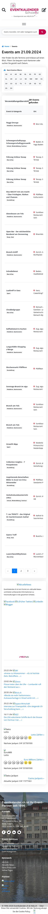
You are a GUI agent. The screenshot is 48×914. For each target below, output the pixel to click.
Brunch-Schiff (12, 252)
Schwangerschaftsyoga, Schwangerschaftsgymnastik (18, 141)
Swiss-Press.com (9, 867)
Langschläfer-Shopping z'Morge (16, 348)
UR (30, 84)
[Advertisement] (24, 632)
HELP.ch (5, 862)
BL (25, 74)
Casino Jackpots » (36, 778)
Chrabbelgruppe (13, 309)
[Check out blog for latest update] (8, 604)
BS (30, 74)
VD (35, 84)
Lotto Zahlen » (37, 734)
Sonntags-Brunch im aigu (17, 386)
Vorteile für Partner (10, 846)
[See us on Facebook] (9, 601)
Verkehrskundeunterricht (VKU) (17, 496)
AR (16, 74)
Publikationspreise (9, 849)
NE (26, 79)
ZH (11, 88)
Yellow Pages (7, 870)
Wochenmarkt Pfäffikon (16, 367)
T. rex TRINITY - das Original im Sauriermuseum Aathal (18, 515)
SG (41, 79)
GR (11, 79)
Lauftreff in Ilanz (13, 290)
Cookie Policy (24, 911)
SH (6, 84)
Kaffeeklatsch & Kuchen (16, 329)
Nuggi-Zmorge (12, 122)
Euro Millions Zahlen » (34, 759)
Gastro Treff (11, 535)
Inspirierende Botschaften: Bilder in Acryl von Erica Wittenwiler (17, 480)
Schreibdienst (12, 271)
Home (6, 46)
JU (16, 79)
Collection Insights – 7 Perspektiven (15, 463)
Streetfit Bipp (12, 444)
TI (25, 84)
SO (11, 84)
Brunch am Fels (12, 406)
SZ (16, 84)
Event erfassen (8, 843)
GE (40, 74)
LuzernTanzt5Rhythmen (16, 554)
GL (6, 79)
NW (31, 79)
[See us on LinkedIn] (38, 601)
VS (40, 84)
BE (21, 74)
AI (11, 74)
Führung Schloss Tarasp (16, 157)
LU (21, 79)
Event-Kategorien (9, 851)
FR (35, 74)
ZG (6, 88)
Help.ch (34, 906)
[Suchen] (42, 31)
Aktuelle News (8, 865)
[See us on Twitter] (24, 601)
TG (21, 84)
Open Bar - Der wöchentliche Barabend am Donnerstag (18, 232)
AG (6, 74)
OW (36, 79)
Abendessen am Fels (15, 213)
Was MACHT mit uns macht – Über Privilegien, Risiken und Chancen (18, 194)
